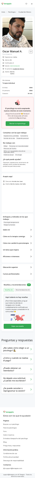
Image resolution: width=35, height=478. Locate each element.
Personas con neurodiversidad (18, 146)
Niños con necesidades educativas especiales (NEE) (14, 151)
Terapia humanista (9, 225)
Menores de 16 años (10, 148)
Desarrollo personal (22, 138)
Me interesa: (6, 80)
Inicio (3, 12)
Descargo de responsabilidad (13, 460)
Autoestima (24, 136)
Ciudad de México (24, 12)
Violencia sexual (8, 155)
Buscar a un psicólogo (18, 123)
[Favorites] (26, 3)
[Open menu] (32, 4)
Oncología (18, 155)
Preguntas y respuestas (11, 446)
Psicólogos (12, 12)
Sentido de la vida (9, 138)
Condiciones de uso (10, 453)
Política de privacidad (11, 457)
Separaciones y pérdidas (11, 136)
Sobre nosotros (8, 435)
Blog (5, 442)
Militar (5, 146)
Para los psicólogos (10, 428)
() (9, 290)
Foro (5, 431)
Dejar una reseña (17, 326)
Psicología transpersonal (11, 222)
